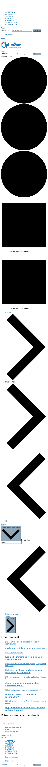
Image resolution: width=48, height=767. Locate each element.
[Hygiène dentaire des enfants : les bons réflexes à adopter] (26, 702)
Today (3, 525)
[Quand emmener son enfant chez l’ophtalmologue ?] (26, 678)
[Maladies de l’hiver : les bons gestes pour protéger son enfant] (26, 665)
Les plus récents (11, 757)
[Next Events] (6, 521)
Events (8, 312)
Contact (8, 729)
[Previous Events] (26, 519)
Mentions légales (12, 731)
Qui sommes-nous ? (13, 727)
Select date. (25, 540)
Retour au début (7, 735)
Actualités (11, 22)
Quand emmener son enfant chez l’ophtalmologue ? (22, 684)
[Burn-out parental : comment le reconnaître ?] (26, 690)
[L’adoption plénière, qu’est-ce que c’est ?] (26, 642)
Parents (9, 20)
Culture (9, 14)
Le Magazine (11, 24)
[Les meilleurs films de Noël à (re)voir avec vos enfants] (26, 653)
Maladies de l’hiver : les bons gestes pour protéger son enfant (23, 671)
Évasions (10, 18)
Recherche (37, 30)
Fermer (3, 737)
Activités (10, 12)
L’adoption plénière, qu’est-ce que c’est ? (26, 648)
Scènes (9, 16)
